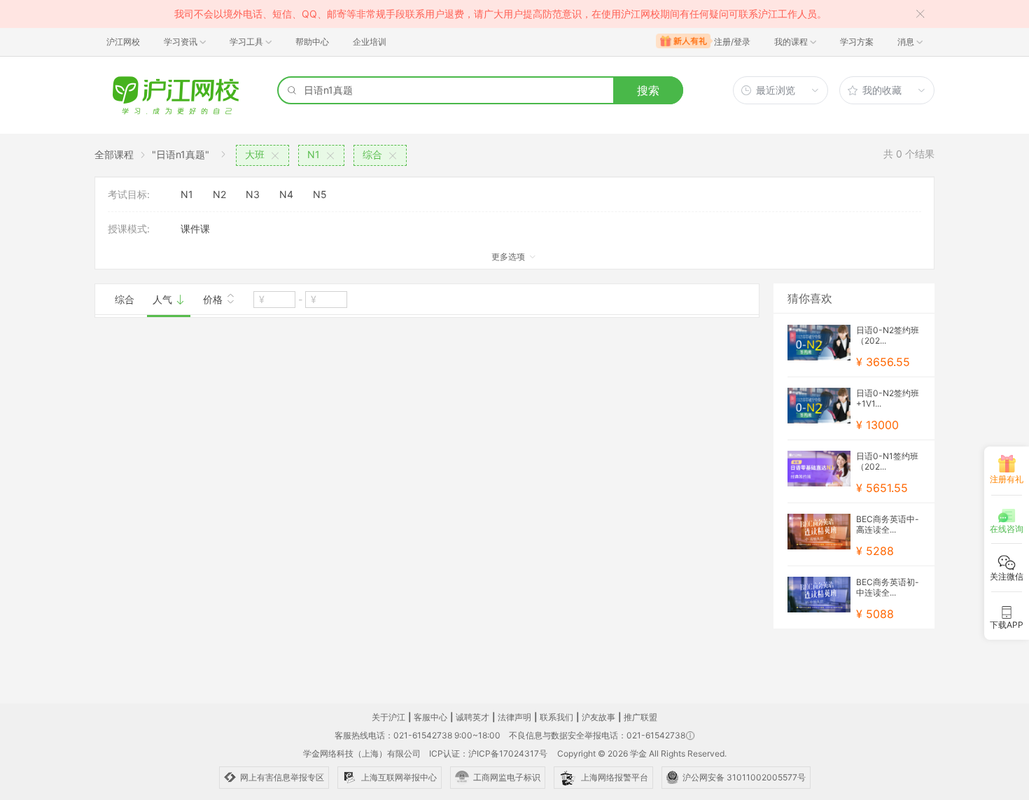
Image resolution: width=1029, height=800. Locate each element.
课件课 (195, 228)
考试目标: (129, 194)
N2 (219, 194)
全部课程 (114, 154)
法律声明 (514, 717)
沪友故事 (598, 717)
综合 (124, 299)
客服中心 (430, 717)
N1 (187, 194)
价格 (214, 299)
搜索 (648, 90)
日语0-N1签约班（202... (887, 461)
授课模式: (129, 228)
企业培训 (369, 41)
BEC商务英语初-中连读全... (887, 587)
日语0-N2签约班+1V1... (887, 398)
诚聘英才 (472, 717)
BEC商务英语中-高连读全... (887, 524)
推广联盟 (640, 717)
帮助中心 (312, 41)
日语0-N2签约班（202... (887, 335)
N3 (253, 194)
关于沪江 (388, 717)
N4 (286, 194)
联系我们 (556, 717)
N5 (320, 194)
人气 (164, 299)
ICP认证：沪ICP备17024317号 (488, 753)
